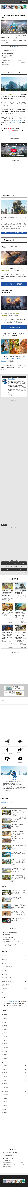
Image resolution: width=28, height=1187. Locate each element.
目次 (12, 46)
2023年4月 (14, 1105)
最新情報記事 (14, 985)
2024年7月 (14, 1062)
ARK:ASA (5, 524)
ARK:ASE (14, 959)
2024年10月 (14, 1051)
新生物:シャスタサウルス (9, 57)
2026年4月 (14, 1018)
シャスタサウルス (17, 120)
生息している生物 (8, 56)
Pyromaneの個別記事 (14, 327)
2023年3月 (14, 1109)
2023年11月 (14, 1091)
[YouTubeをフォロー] (11, 395)
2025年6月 (14, 1033)
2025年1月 (14, 1044)
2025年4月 (14, 1036)
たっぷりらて (11, 379)
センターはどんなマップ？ (10, 50)
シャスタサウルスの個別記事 (14, 284)
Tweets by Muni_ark (6, 802)
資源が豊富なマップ (8, 53)
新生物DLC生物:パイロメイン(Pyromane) (12, 60)
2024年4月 (14, 1073)
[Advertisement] (14, 176)
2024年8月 (14, 1058)
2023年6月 (14, 1098)
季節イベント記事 (14, 977)
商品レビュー (14, 974)
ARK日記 (14, 963)
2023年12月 (14, 1087)
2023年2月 (14, 1113)
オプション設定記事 (14, 966)
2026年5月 (14, 1015)
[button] (22, 563)
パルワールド (14, 970)
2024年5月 (14, 1069)
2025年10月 (14, 1025)
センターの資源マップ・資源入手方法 (14, 232)
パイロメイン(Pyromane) (14, 122)
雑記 (14, 992)
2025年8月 (14, 1029)
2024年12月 (14, 1047)
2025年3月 (14, 1040)
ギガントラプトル (15, 358)
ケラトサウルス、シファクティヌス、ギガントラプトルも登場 (13, 63)
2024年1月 (14, 1084)
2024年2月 (14, 1080)
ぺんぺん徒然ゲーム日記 (10, 1001)
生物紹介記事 (14, 988)
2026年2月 (14, 1022)
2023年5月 (14, 1102)
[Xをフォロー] (9, 395)
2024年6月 (14, 1065)
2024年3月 (14, 1076)
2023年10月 (14, 1094)
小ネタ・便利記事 (14, 981)
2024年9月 (14, 1054)
